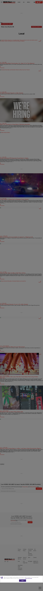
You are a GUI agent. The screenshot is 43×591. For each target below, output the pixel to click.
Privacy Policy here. (28, 578)
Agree (23, 580)
